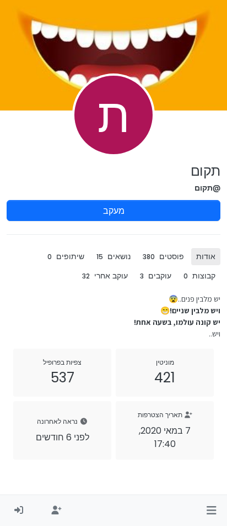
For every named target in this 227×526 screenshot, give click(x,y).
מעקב (114, 210)
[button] (211, 510)
